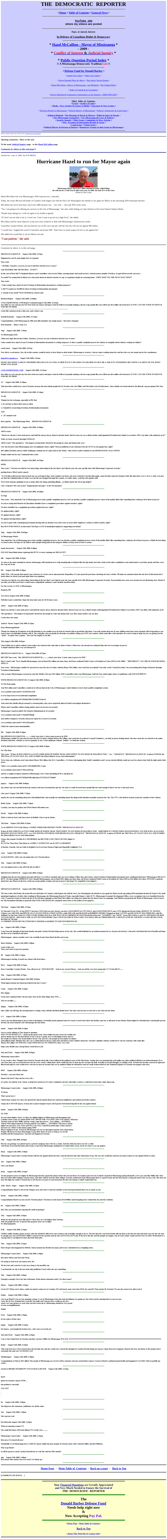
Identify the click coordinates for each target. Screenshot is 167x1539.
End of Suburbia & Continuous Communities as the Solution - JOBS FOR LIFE (83, 95)
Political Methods (55, 115)
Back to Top (119, 1468)
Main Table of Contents (73, 1468)
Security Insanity (64, 120)
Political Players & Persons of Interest (61, 127)
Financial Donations (72, 1484)
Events (75, 103)
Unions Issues (90, 125)
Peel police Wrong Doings (97, 80)
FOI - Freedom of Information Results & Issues (83, 122)
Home (62, 12)
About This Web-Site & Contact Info (83, 1534)
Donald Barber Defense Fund (83, 1503)
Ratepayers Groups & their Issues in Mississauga (101, 127)
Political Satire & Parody (108, 115)
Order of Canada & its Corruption (83, 90)
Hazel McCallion (45, 144)
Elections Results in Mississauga (53, 110)
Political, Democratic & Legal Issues (112, 110)
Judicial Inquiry (19, 144)
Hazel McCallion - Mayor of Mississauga (83, 44)
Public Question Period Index (83, 60)
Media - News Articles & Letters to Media (70, 106)
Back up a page (99, 1468)
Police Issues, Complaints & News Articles (92, 120)
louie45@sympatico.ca (9, 358)
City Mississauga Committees (66, 118)
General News (99, 12)
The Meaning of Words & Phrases (80, 115)
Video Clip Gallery (92, 76)
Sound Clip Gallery (75, 76)
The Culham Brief (107, 85)
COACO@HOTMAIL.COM (12, 370)
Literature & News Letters (103, 106)
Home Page (47, 1468)
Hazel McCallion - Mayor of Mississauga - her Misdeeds (75, 85)
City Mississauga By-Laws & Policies (97, 118)
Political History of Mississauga (82, 110)
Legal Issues (76, 125)
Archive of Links (87, 103)
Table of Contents (79, 12)
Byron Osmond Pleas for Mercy (72, 80)
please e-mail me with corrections (33, 133)
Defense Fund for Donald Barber (83, 70)
